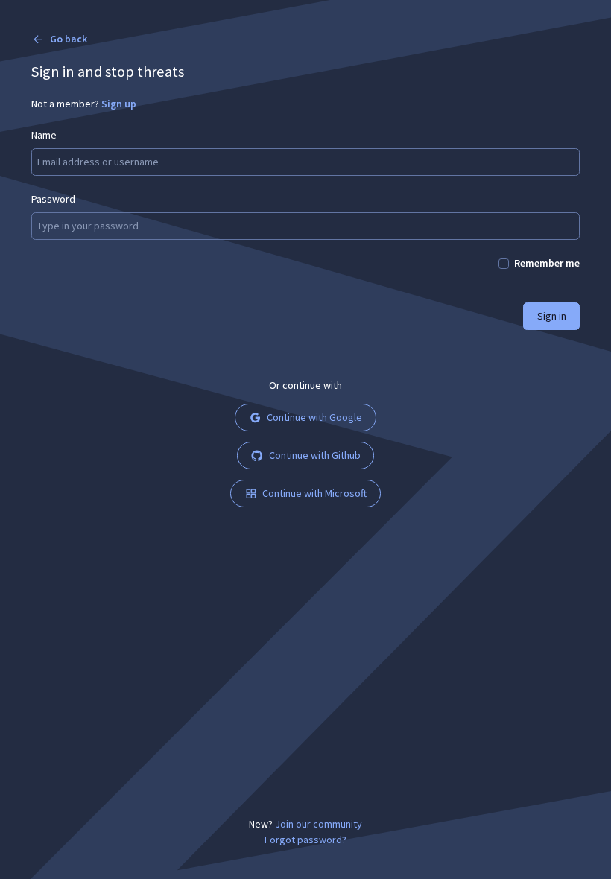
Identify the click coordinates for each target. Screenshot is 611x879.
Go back (68, 38)
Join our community (318, 824)
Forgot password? (305, 839)
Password (53, 199)
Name (44, 135)
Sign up (118, 103)
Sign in (551, 316)
